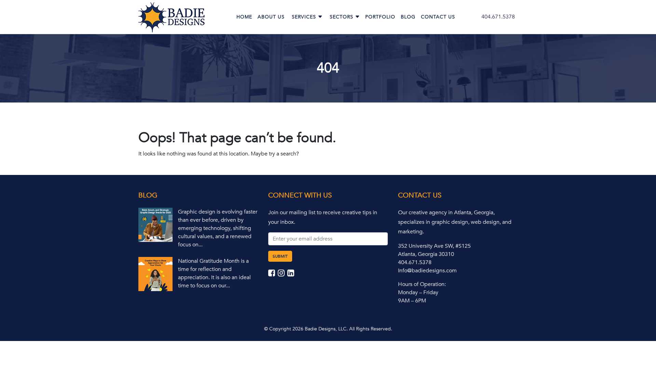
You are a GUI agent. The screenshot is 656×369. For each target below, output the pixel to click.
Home (244, 17)
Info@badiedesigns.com (427, 270)
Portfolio (380, 17)
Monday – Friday (418, 292)
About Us (271, 17)
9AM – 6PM (412, 300)
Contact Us (438, 17)
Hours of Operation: (422, 284)
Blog (408, 17)
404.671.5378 (498, 16)
